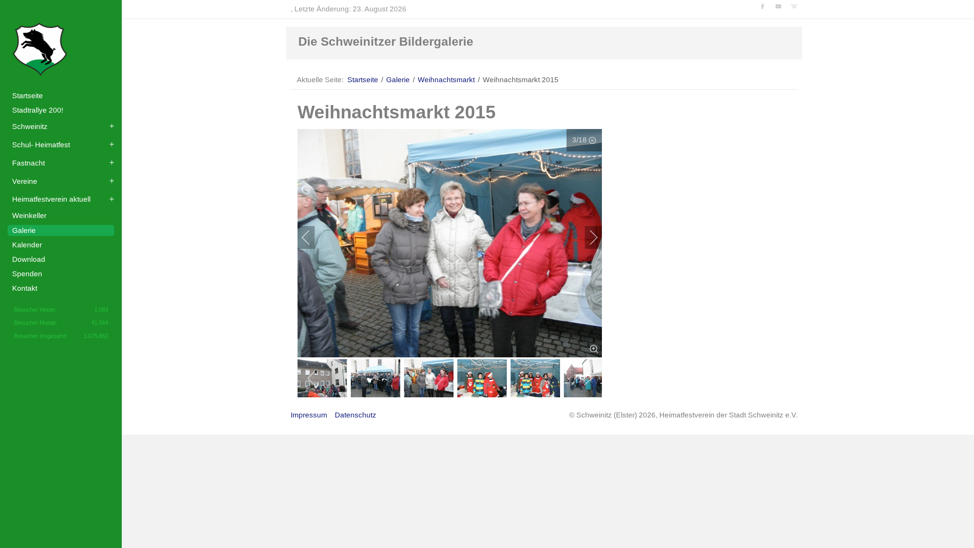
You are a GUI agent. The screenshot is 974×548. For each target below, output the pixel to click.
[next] (588, 237)
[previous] (311, 237)
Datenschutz (355, 415)
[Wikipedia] (794, 6)
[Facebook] (762, 6)
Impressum (309, 415)
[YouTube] (778, 6)
